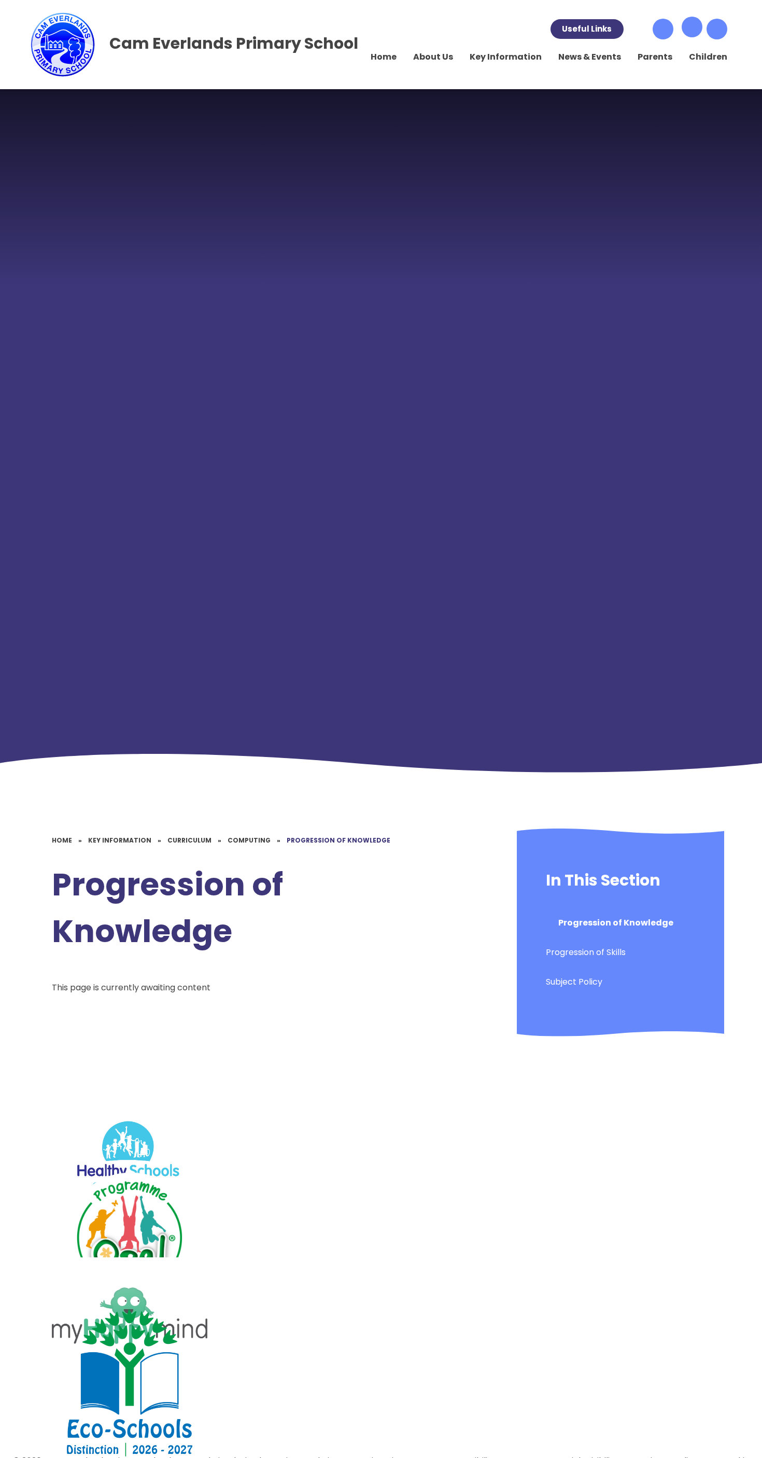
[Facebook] (638, 29)
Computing (249, 840)
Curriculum (189, 840)
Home (62, 840)
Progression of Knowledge (338, 840)
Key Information (119, 840)
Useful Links (587, 28)
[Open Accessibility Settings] (717, 29)
